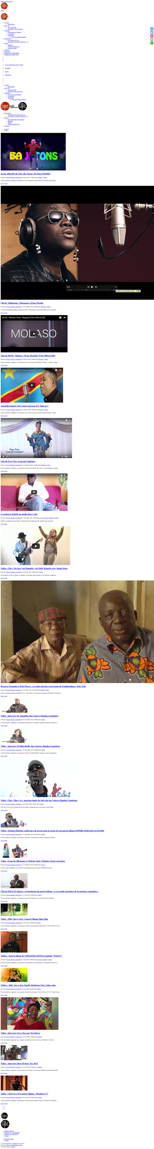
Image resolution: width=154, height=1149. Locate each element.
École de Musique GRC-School (14, 65)
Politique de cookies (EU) (11, 54)
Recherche (7, 51)
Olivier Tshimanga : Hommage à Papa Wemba (22, 303)
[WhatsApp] (152, 43)
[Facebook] (152, 29)
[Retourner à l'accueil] (4, 9)
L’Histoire (7, 30)
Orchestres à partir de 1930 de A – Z (18, 116)
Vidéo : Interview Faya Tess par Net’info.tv (20, 1033)
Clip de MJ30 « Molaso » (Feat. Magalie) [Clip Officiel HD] (28, 356)
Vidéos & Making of (13, 46)
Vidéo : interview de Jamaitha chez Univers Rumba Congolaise (29, 716)
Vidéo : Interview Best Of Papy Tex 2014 (19, 1063)
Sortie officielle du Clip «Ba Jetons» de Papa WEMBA (25, 174)
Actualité (41, 690)
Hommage (11, 35)
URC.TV (7, 88)
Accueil (6, 22)
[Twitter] (152, 32)
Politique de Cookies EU (11, 1134)
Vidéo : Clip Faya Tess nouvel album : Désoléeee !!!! (24, 1094)
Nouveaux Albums (42, 959)
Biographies (7, 38)
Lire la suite (4, 183)
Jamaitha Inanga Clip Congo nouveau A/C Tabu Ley (24, 406)
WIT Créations (11, 1146)
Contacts (6, 50)
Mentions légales (9, 1131)
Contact (6, 1136)
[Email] (152, 39)
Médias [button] (6, 118)
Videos (45, 177)
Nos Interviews (12, 27)
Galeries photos (12, 48)
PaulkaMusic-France (17, 1145)
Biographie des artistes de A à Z (17, 115)
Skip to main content (6, 1)
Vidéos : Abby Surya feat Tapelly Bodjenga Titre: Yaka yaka (28, 985)
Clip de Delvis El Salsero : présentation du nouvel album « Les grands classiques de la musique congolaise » (50, 891)
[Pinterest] (152, 36)
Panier (7, 71)
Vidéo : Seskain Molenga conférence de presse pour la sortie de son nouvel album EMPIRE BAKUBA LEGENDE (52, 831)
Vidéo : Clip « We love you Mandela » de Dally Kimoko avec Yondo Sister (34, 568)
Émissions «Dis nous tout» (15, 29)
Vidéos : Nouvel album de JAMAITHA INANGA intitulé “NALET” (31, 956)
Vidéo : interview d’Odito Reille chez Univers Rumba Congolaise (30, 746)
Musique (10, 45)
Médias (6, 43)
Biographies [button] (7, 113)
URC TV (7, 26)
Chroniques (11, 34)
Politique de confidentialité (11, 53)
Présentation (11, 24)
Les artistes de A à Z (13, 40)
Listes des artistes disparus (18, 37)
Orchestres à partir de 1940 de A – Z (18, 42)
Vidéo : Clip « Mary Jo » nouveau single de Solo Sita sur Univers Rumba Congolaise (39, 800)
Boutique (7, 68)
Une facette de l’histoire (14, 32)
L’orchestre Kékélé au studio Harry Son (19, 514)
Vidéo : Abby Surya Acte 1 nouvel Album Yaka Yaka (24, 919)
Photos (10, 123)
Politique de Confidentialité (12, 1132)
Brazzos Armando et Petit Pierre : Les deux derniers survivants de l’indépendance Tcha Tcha (43, 686)
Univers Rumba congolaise (13, 177)
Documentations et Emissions (16, 119)
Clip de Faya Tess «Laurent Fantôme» (18, 461)
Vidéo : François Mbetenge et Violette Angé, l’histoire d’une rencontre (33, 861)
